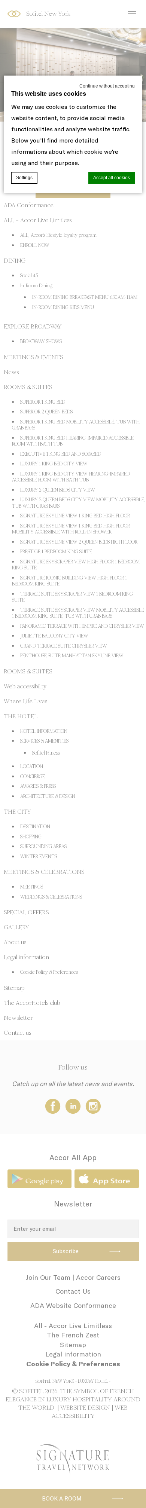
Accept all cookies (111, 177)
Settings (24, 177)
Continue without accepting (107, 86)
